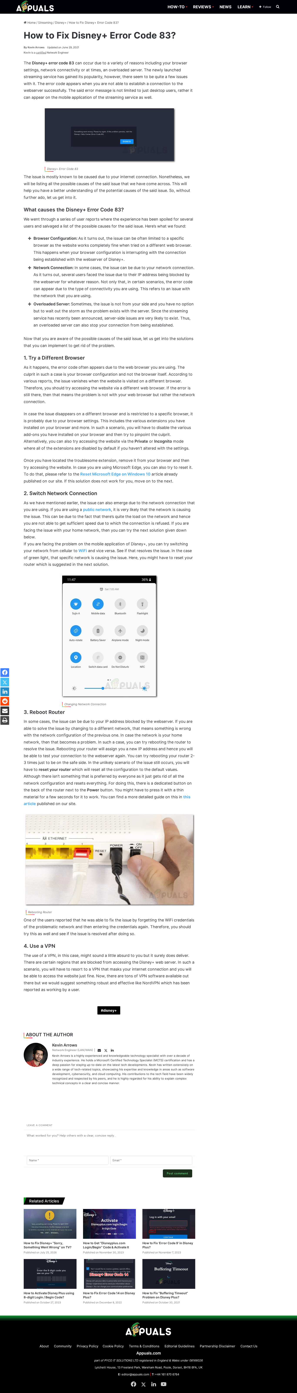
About (44, 1346)
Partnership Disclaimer (217, 1346)
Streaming (45, 22)
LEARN (244, 7)
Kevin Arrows (34, 47)
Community (63, 1346)
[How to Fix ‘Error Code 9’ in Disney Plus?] (168, 1224)
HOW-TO (176, 7)
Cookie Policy (113, 1346)
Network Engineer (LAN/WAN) (72, 1050)
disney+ (110, 1010)
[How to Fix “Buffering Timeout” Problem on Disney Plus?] (168, 1274)
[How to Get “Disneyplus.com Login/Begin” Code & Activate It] (109, 1224)
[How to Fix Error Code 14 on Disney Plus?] (109, 1274)
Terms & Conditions (144, 1346)
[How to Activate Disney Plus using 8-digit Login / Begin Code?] (50, 1274)
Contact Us (248, 1346)
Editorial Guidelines (180, 1346)
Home (31, 22)
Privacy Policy (87, 1346)
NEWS (226, 7)
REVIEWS (202, 7)
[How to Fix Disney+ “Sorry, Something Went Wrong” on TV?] (50, 1224)
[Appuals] (35, 7)
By (26, 47)
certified (41, 52)
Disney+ (61, 22)
